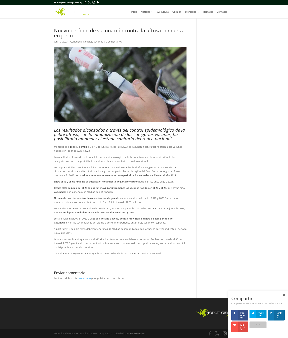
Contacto (222, 12)
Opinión (177, 12)
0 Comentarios (114, 41)
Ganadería (76, 41)
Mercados (190, 12)
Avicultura (163, 12)
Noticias (145, 12)
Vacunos (98, 41)
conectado (85, 278)
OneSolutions (138, 333)
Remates (208, 12)
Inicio (134, 12)
